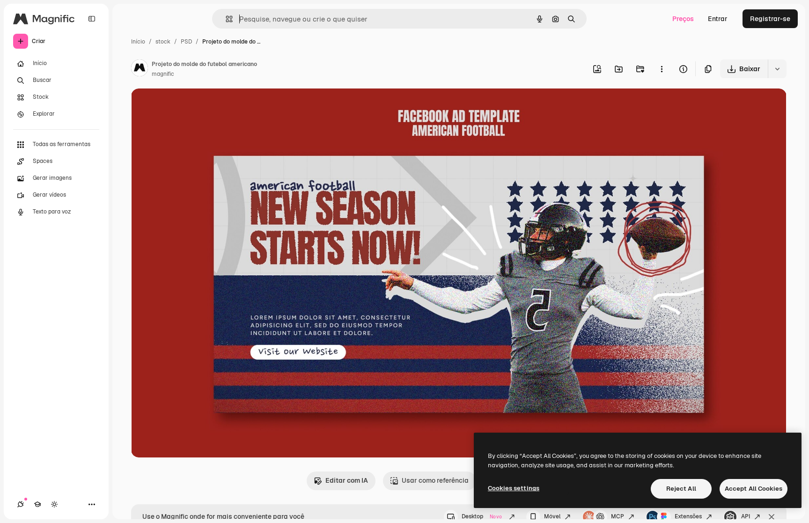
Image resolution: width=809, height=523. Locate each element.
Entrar (718, 19)
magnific (163, 74)
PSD (186, 41)
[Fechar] (771, 517)
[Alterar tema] (54, 504)
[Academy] (37, 504)
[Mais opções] (661, 68)
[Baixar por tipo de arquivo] (777, 68)
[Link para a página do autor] (139, 69)
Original (191, 106)
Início (138, 41)
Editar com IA (346, 480)
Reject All (681, 489)
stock (162, 41)
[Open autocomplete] (225, 18)
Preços (683, 19)
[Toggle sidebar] (91, 18)
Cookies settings (513, 488)
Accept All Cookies (753, 489)
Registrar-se (770, 19)
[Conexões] (20, 504)
